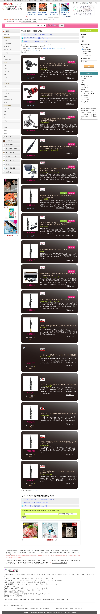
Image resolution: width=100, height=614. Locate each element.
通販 (44, 608)
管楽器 (34, 21)
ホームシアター (35, 580)
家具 (14, 578)
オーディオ (26, 580)
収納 (18, 578)
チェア (34, 578)
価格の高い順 (47, 48)
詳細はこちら (70, 78)
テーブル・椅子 (46, 594)
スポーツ (8, 172)
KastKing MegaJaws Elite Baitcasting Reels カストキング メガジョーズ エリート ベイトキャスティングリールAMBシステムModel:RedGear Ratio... (58, 100)
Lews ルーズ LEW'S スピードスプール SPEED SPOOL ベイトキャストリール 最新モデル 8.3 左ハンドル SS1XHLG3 (58, 65)
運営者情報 (59, 608)
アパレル (65, 574)
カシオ (5, 68)
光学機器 (59, 580)
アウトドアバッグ (35, 594)
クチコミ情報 (60, 208)
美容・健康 (9, 144)
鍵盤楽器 (28, 21)
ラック (22, 578)
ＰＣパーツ (57, 584)
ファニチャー (15, 586)
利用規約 (32, 608)
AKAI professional (8, 99)
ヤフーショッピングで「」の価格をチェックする (39, 35)
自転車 (22, 588)
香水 (45, 574)
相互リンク (39, 608)
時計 (24, 574)
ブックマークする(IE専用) (59, 563)
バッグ (41, 574)
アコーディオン (7, 49)
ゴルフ (13, 590)
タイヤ (34, 588)
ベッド (39, 578)
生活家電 (11, 582)
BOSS (5, 102)
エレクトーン (7, 53)
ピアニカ (6, 56)
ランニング (45, 590)
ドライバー (50, 584)
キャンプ (20, 594)
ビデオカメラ (52, 580)
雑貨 (53, 574)
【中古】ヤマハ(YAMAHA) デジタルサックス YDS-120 (58, 326)
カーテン (51, 578)
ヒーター (24, 582)
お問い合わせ (78, 608)
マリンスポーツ (21, 590)
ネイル (36, 574)
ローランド (6, 71)
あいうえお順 (61, 48)
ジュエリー (58, 574)
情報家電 (42, 582)
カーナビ (44, 588)
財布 (49, 574)
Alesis (5, 117)
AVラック (28, 578)
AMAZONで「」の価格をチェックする (35, 41)
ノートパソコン (33, 584)
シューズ (71, 574)
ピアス (7, 576)
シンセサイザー (7, 43)
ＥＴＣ (39, 588)
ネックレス (30, 574)
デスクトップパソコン (21, 584)
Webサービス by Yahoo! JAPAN (13, 605)
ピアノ (5, 40)
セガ (5, 80)
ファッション (10, 137)
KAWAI (5, 77)
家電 (7, 164)
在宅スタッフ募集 (68, 608)
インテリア (9, 140)
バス (43, 578)
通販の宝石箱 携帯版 (16, 596)
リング (77, 574)
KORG (5, 74)
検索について (51, 608)
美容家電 (36, 582)
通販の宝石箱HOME (22, 608)
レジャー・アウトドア (12, 156)
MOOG (5, 124)
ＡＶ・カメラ (10, 160)
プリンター (42, 584)
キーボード (6, 46)
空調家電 (17, 582)
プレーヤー (44, 580)
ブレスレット (84, 574)
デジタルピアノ (7, 59)
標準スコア (31, 48)
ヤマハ (5, 65)
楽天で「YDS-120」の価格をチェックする (37, 38)
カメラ (20, 580)
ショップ (54, 48)
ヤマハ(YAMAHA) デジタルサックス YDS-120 (55, 249)
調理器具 (26, 594)
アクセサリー (18, 574)
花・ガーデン (10, 152)
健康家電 (30, 582)
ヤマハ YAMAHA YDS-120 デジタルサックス (54, 299)
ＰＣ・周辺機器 (10, 168)
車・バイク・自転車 (12, 148)
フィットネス (37, 590)
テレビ (15, 580)
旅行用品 (14, 594)
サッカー (29, 590)
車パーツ (28, 588)
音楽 (7, 31)
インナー (91, 574)
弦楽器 (23, 21)
